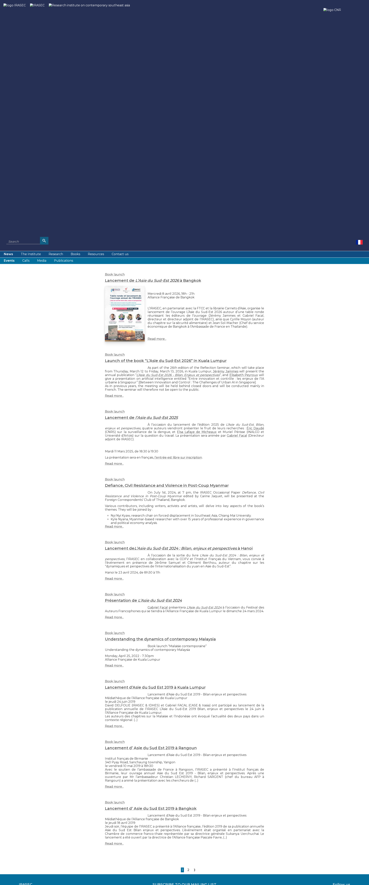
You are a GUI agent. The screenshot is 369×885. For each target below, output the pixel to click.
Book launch (115, 274)
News (8, 254)
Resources (96, 254)
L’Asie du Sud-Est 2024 (204, 607)
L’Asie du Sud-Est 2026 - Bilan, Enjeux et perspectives (177, 375)
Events (9, 260)
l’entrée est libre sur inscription (178, 457)
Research (56, 254)
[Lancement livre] (359, 242)
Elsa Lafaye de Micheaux (197, 432)
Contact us (120, 254)
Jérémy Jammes (225, 371)
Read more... (157, 339)
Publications (63, 260)
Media (41, 260)
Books (75, 254)
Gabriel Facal (237, 435)
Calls (25, 260)
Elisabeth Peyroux (243, 375)
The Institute (31, 254)
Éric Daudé (255, 428)
